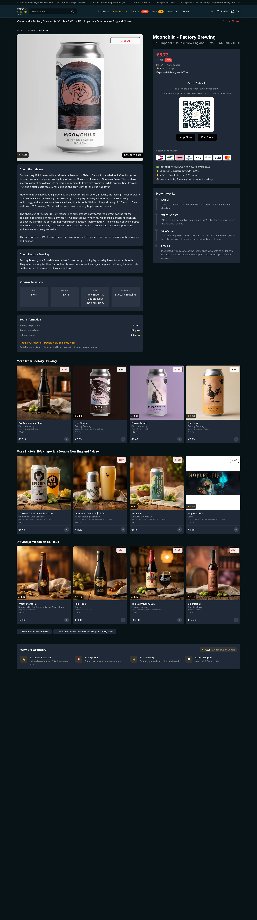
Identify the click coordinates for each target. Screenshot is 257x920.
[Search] (72, 11)
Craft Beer (31, 30)
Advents (139, 11)
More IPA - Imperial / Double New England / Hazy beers (84, 631)
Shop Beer (118, 11)
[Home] (22, 11)
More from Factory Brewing (34, 631)
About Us (172, 11)
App (157, 11)
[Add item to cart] (66, 439)
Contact (186, 11)
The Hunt (103, 11)
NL (212, 11)
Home (19, 30)
